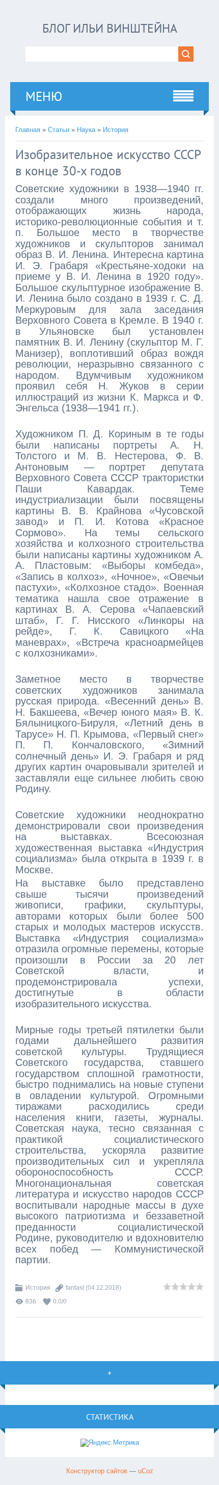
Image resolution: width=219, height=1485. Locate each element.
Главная (27, 130)
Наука (86, 130)
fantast (75, 1287)
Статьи (58, 130)
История (115, 130)
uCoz (145, 1471)
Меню (43, 96)
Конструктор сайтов (96, 1471)
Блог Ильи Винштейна (109, 28)
